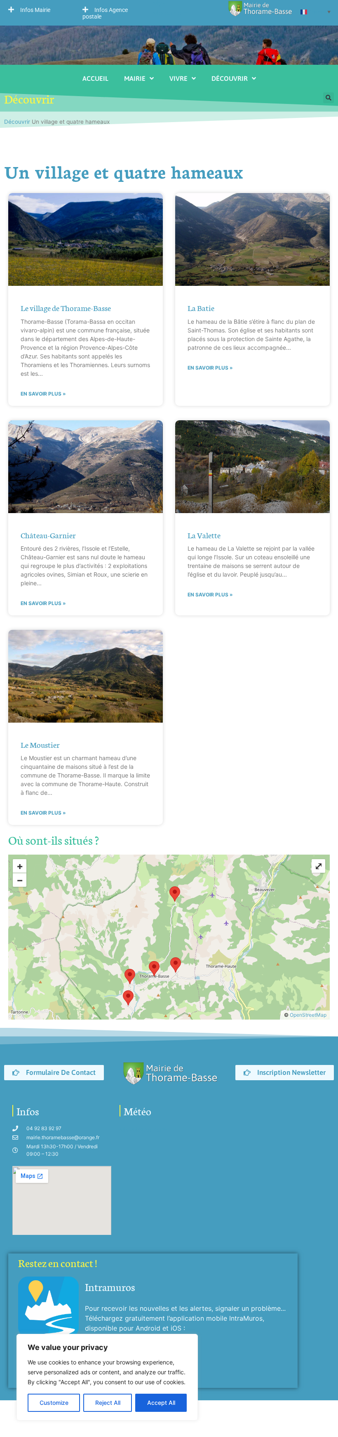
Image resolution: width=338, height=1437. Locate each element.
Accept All (161, 1402)
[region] (107, 1377)
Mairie (135, 78)
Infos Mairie (35, 10)
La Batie (201, 307)
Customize (54, 1402)
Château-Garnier (48, 534)
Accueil (95, 78)
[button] (37, 9)
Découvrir (229, 78)
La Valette (204, 534)
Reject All (107, 1402)
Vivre (178, 78)
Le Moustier (40, 744)
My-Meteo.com (143, 1130)
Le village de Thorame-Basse (66, 307)
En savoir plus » (43, 394)
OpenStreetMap (308, 1015)
